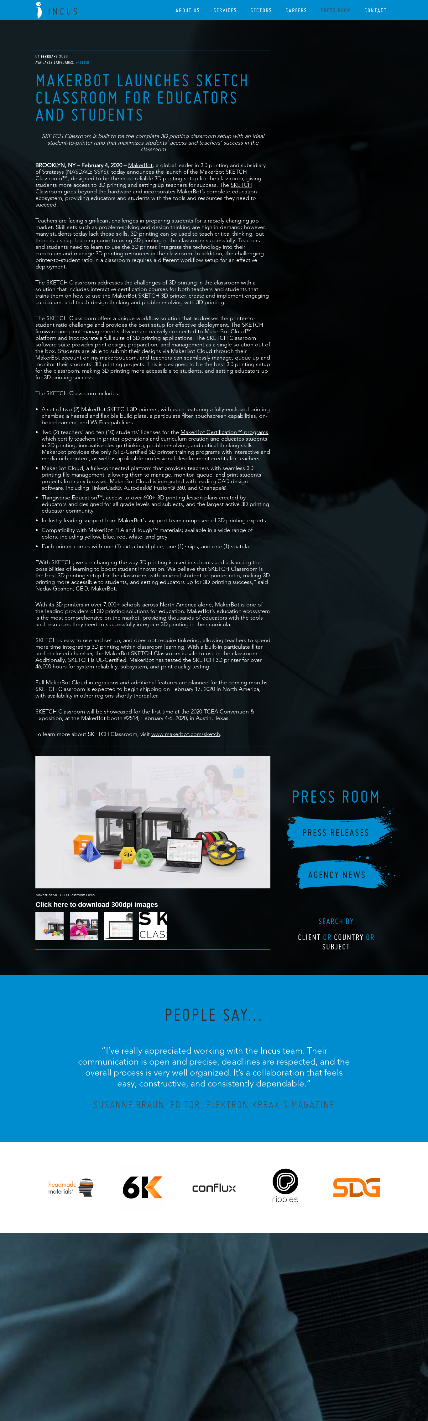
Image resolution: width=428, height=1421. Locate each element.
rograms (258, 432)
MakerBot (140, 165)
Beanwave (245, 1387)
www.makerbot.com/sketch (185, 734)
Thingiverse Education (69, 497)
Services (225, 10)
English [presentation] (82, 62)
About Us (187, 10)
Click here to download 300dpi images (96, 904)
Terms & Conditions (225, 1382)
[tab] (82, 62)
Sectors (261, 10)
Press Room (336, 10)
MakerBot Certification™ (212, 432)
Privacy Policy (197, 1382)
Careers (296, 10)
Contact (375, 10)
